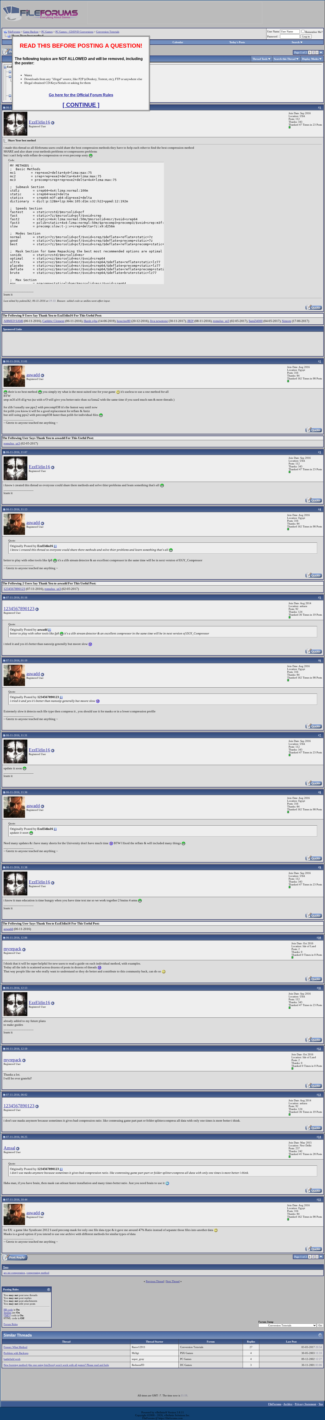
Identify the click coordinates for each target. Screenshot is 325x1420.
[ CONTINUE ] (81, 105)
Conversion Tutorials (107, 31)
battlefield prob (12, 1359)
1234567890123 (14, 589)
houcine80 (124, 321)
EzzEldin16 (39, 122)
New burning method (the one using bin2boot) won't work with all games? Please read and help (56, 1365)
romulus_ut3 (221, 321)
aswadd (33, 374)
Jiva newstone (159, 321)
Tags (5, 1267)
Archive (287, 1404)
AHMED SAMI (13, 321)
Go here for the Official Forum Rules (81, 95)
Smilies (7, 1312)
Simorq (286, 321)
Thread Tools (259, 58)
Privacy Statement (305, 1404)
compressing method (37, 1272)
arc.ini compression (14, 1272)
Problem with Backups (16, 1353)
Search (296, 42)
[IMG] (7, 1315)
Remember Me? (314, 32)
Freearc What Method (15, 1347)
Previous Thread (155, 1281)
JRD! (190, 321)
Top (321, 1404)
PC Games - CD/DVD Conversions (74, 31)
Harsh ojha (91, 321)
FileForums (14, 31)
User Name (273, 31)
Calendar (177, 42)
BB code (8, 1309)
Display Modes (310, 58)
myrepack (12, 948)
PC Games (47, 31)
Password (272, 36)
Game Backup (31, 31)
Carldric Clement (53, 321)
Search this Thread (284, 58)
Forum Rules (11, 1324)
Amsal (9, 1147)
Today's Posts (237, 42)
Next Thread (173, 1281)
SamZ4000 (256, 321)
